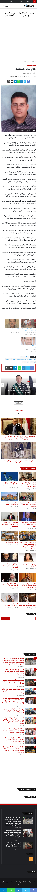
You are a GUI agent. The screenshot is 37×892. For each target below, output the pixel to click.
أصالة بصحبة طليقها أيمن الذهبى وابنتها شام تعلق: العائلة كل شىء (28, 485)
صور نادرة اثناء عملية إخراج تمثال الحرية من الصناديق (10, 484)
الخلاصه (32, 872)
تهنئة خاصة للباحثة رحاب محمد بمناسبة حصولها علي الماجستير (10, 524)
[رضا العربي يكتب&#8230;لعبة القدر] (28, 341)
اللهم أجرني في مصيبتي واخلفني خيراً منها (26, 359)
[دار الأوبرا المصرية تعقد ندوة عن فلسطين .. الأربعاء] (9, 496)
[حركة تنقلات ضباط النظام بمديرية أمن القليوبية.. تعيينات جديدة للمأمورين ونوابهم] (30, 691)
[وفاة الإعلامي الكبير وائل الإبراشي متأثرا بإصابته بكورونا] (27, 516)
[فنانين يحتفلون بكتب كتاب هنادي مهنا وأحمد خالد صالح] (27, 597)
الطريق (22, 356)
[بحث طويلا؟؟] (12, 323)
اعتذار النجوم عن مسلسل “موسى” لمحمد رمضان (10, 605)
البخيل (27, 356)
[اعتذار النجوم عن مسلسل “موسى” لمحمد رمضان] (9, 597)
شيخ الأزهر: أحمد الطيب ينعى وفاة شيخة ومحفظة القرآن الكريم (10, 566)
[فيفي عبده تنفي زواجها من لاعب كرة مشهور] (27, 557)
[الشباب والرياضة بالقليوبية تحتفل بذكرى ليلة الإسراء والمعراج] (27, 496)
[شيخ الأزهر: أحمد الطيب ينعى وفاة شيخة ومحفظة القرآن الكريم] (9, 557)
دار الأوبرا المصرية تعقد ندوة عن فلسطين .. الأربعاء (10, 504)
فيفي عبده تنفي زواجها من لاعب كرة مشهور (28, 565)
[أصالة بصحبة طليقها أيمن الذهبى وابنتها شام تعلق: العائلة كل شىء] (27, 476)
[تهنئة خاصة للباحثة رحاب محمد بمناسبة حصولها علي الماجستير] (9, 516)
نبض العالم (30, 76)
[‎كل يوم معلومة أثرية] (9, 536)
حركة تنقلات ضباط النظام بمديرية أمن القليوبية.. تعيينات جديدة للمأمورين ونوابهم (13, 691)
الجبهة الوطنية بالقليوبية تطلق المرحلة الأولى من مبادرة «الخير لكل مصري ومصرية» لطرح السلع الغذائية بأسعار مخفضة (14, 672)
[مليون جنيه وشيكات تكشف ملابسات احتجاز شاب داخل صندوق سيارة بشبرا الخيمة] (30, 682)
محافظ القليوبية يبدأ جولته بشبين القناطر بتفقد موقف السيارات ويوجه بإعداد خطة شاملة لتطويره (13, 731)
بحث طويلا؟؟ (15, 328)
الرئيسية (32, 61)
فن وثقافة (26, 61)
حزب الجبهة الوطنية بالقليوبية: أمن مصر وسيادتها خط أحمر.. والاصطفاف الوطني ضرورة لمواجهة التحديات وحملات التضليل (13, 750)
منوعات (28, 65)
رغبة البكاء (33, 362)
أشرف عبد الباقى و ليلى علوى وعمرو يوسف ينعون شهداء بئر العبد (28, 586)
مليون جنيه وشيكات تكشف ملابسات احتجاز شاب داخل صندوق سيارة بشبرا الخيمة (13, 682)
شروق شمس (26, 362)
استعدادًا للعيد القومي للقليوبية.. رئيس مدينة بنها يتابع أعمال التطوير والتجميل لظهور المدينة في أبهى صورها (13, 721)
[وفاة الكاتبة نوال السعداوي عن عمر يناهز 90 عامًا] (9, 577)
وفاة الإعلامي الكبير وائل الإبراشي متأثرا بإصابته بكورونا (29, 524)
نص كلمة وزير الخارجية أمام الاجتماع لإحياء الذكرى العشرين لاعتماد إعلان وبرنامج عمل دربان (28, 545)
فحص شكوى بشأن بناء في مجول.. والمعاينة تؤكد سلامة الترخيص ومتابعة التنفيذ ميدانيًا (14, 740)
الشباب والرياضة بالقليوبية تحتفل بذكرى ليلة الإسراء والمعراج (28, 504)
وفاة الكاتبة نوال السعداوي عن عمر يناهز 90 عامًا (10, 585)
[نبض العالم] (29, 5)
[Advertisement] (18, 39)
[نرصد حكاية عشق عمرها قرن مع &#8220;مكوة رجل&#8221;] (28, 323)
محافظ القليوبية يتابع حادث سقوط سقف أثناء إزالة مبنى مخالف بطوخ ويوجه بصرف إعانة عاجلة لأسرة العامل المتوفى (13, 701)
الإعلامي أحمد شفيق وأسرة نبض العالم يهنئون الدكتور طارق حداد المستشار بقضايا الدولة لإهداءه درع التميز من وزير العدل (19, 389)
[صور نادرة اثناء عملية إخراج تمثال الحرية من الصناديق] (9, 476)
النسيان (13, 359)
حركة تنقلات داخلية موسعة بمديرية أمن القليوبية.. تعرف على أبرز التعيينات (13, 711)
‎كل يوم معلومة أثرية (12, 542)
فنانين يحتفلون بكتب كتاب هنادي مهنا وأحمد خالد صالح (27, 605)
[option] (18, 384)
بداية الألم (8, 359)
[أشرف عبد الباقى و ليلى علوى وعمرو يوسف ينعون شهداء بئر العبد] (27, 577)
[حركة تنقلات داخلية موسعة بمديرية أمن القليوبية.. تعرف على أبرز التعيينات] (30, 711)
